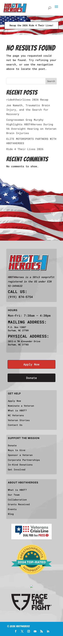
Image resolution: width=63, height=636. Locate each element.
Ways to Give (16, 450)
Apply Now (31, 364)
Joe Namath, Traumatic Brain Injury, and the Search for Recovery (28, 109)
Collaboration (17, 499)
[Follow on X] (22, 631)
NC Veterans (16, 415)
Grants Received (19, 504)
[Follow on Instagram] (28, 631)
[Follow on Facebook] (15, 631)
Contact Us (15, 424)
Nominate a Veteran (21, 405)
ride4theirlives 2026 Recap (27, 99)
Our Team (14, 494)
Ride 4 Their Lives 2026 (24, 149)
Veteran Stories (19, 420)
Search (51, 81)
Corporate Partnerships (24, 459)
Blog (11, 513)
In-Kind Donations (20, 464)
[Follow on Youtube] (35, 631)
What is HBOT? (17, 410)
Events (12, 509)
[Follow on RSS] (41, 631)
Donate (31, 378)
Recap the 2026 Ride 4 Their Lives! (31, 25)
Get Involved (16, 469)
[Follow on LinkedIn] (48, 631)
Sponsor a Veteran (20, 455)
